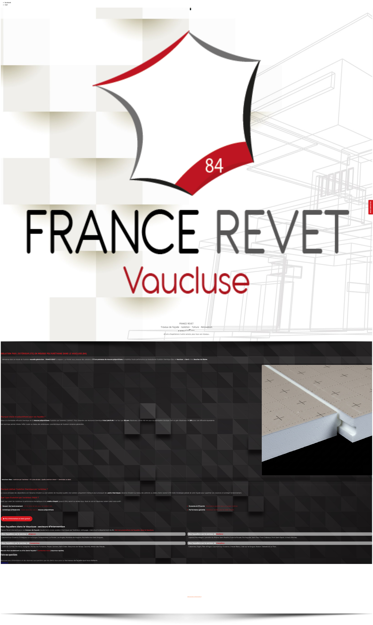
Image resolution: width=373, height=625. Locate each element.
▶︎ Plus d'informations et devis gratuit (16, 519)
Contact (190, 592)
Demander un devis (65, 480)
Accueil (183, 592)
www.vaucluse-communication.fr (194, 596)
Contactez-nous (44, 550)
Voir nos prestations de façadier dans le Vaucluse (134, 530)
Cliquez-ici (4, 563)
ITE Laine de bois (35, 480)
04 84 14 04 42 (178, 9)
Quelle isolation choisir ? (50, 480)
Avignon (32, 534)
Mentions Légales (205, 585)
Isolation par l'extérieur (20, 480)
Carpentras (35, 543)
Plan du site (198, 592)
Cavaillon (220, 543)
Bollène (219, 534)
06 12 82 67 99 (198, 9)
